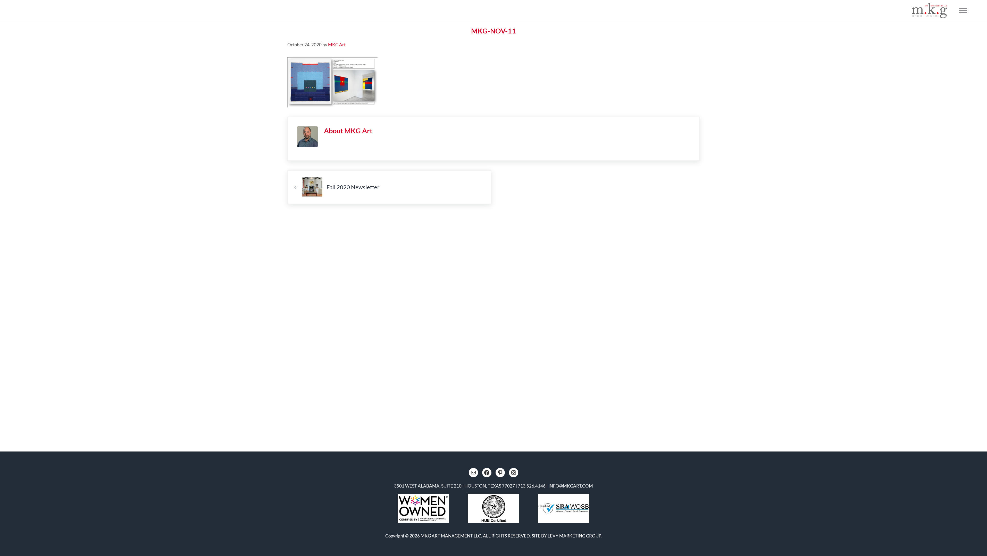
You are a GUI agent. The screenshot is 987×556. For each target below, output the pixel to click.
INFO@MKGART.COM (570, 486)
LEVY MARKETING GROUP (574, 535)
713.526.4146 (532, 486)
